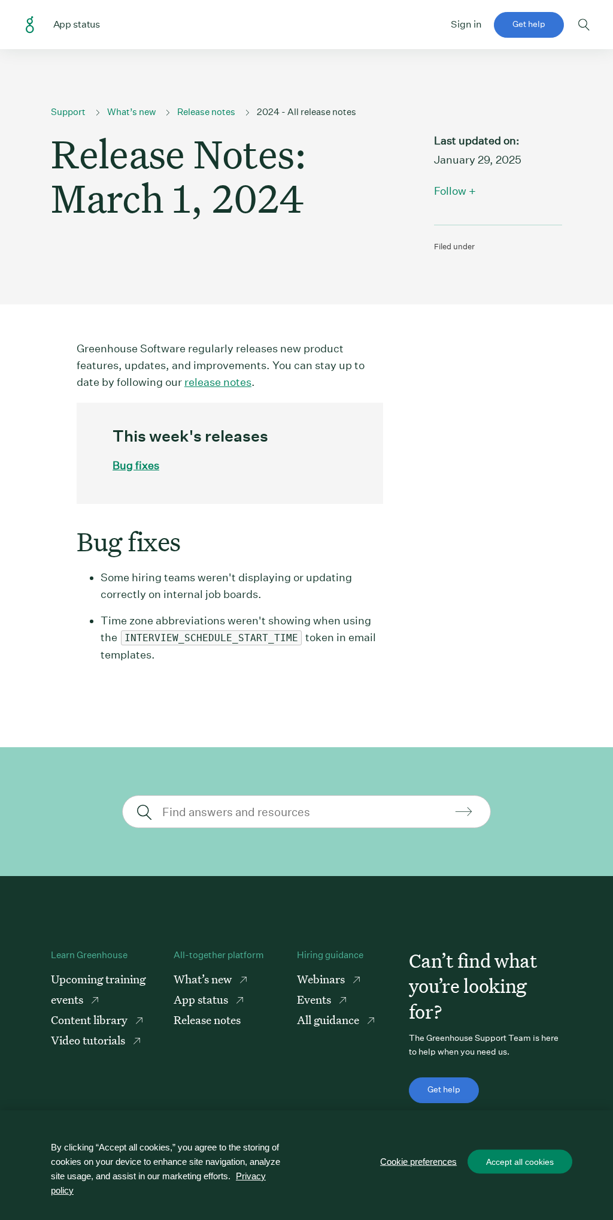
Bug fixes (136, 465)
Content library (90, 1019)
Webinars (322, 978)
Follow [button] (450, 191)
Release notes (206, 111)
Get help (528, 24)
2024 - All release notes (306, 111)
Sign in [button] (466, 24)
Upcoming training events (98, 989)
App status (202, 999)
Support (68, 111)
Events (315, 999)
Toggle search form (584, 25)
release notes (217, 382)
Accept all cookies (520, 1162)
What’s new (131, 111)
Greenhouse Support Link (30, 25)
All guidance (329, 1019)
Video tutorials (89, 1039)
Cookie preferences (418, 1161)
